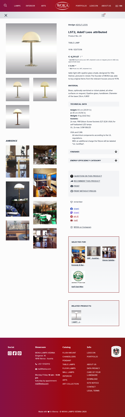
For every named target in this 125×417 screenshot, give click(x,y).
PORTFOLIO (81, 6)
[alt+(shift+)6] (6, 15)
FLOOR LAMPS (69, 368)
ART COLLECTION (70, 384)
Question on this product (88, 176)
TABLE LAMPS (68, 364)
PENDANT (66, 360)
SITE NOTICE (93, 383)
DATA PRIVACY (93, 368)
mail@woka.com (44, 369)
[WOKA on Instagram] (10, 353)
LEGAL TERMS (93, 391)
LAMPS (17, 6)
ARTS (43, 6)
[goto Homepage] (62, 6)
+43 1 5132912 (43, 364)
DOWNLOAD (92, 379)
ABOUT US (106, 6)
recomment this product (87, 181)
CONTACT (91, 387)
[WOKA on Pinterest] (19, 353)
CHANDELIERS (69, 356)
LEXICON (93, 6)
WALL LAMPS (68, 372)
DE (116, 6)
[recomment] (72, 181)
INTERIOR (30, 6)
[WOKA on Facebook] (15, 353)
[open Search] (5, 5)
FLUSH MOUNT (69, 353)
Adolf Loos (82, 25)
